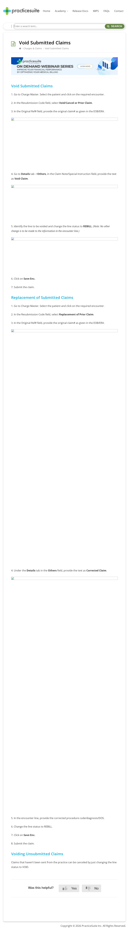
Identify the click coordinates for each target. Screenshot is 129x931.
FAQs (106, 11)
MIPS (96, 11)
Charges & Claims (32, 48)
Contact (118, 11)
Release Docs (80, 11)
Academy (60, 11)
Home (46, 11)
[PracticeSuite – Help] (21, 11)
